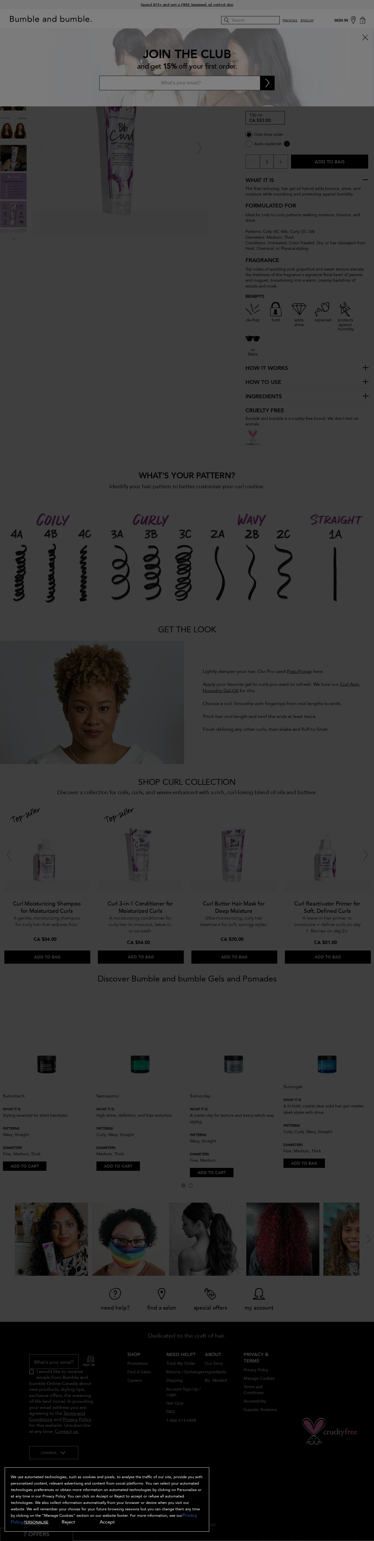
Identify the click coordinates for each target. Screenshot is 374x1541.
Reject (68, 1522)
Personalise (36, 1522)
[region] (107, 1499)
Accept (107, 1522)
